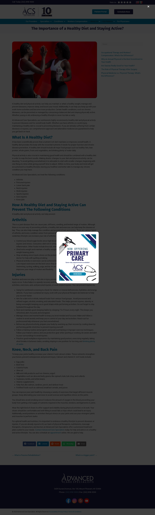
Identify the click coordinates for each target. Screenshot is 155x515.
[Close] (148, 6)
